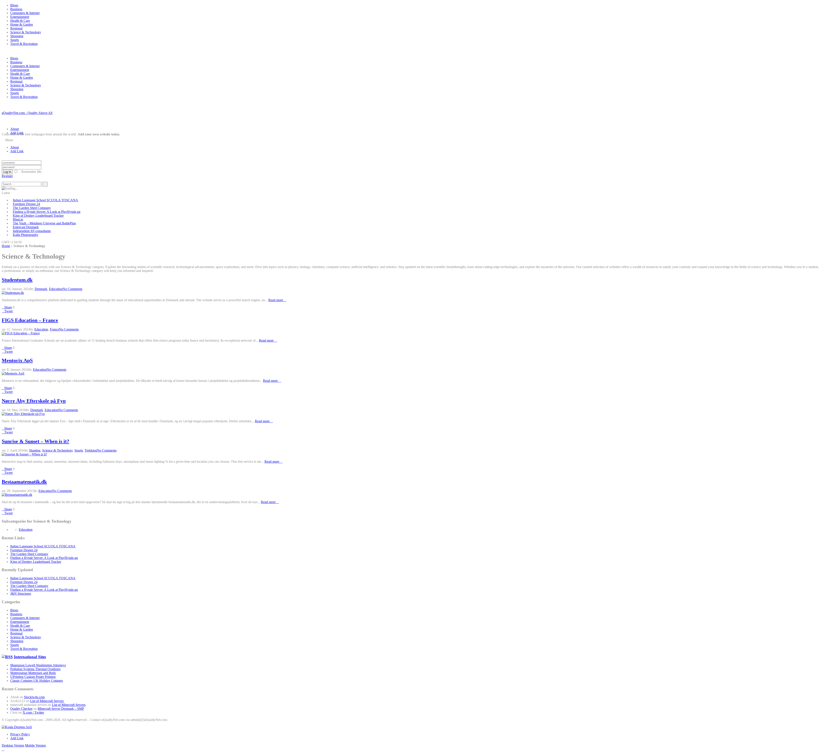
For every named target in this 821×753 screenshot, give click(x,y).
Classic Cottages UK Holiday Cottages (36, 680)
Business (16, 9)
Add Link (17, 133)
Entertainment (19, 17)
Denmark (41, 289)
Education (56, 289)
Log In (7, 171)
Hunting (34, 450)
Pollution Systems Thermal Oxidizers (35, 669)
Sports (14, 40)
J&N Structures (20, 593)
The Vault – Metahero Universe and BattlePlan (44, 223)
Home (6, 246)
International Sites (30, 657)
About (14, 129)
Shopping (16, 36)
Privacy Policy (20, 734)
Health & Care (20, 20)
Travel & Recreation (24, 44)
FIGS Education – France (30, 320)
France (54, 329)
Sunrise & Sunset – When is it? (35, 441)
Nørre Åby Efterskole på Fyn (34, 401)
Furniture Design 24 (26, 204)
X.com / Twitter (33, 712)
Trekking (91, 450)
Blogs (14, 5)
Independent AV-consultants (32, 231)
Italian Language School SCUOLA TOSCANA (45, 200)
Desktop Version (13, 745)
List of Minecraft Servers (47, 701)
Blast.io (18, 219)
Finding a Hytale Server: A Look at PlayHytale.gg (46, 211)
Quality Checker (21, 708)
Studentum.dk (17, 280)
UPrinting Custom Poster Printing (33, 677)
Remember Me (31, 171)
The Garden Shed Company (32, 208)
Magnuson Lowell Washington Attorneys (38, 665)
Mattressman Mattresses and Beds (33, 673)
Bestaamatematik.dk (24, 482)
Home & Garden (21, 24)
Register (7, 176)
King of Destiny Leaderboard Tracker (38, 215)
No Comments (72, 289)
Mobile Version (35, 745)
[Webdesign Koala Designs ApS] (17, 727)
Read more (276, 300)
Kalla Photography (25, 235)
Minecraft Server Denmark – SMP (61, 708)
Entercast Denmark (26, 227)
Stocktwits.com (34, 697)
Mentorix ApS (17, 360)
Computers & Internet (25, 13)
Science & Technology (25, 32)
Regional (16, 28)
